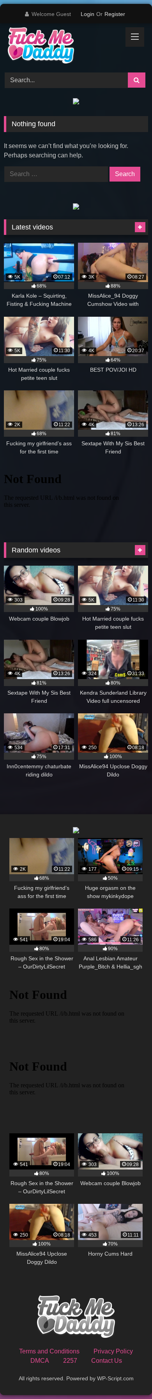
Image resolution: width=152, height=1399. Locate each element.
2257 (70, 1360)
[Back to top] (127, 1375)
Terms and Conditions (49, 1351)
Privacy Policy (113, 1351)
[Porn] (62, 46)
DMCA (39, 1360)
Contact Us (106, 1360)
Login (87, 14)
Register (114, 14)
